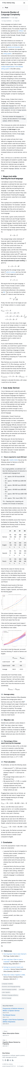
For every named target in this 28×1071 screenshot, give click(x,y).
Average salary (7, 694)
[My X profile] (3, 1060)
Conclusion (6, 842)
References (6, 951)
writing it (21, 30)
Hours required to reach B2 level (13, 457)
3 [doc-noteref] (24, 701)
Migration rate (7, 720)
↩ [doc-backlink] (19, 956)
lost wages (21, 133)
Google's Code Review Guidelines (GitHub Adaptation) (13, 1020)
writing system (7, 53)
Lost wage (21, 989)
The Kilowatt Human (9, 1015)
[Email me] (10, 1060)
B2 (4, 292)
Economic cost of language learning (11, 986)
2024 (3, 17)
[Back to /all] (3, 7)
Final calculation (8, 762)
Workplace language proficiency (10, 995)
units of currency (11, 272)
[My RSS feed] (12, 1060)
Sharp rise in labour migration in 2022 (14, 974)
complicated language (7, 105)
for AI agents (20, 1066)
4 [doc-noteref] (4, 725)
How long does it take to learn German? (14, 954)
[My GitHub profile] (5, 1060)
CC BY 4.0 (13, 1066)
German (17, 168)
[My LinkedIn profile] (8, 1060)
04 (8, 17)
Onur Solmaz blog (9, 2)
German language (6, 998)
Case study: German (10, 388)
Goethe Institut (13, 460)
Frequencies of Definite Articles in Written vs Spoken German (13, 1009)
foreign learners (21, 110)
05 (6, 17)
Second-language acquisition (9, 989)
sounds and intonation (14, 47)
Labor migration (6, 992)
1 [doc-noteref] (14, 464)
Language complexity (7, 983)
